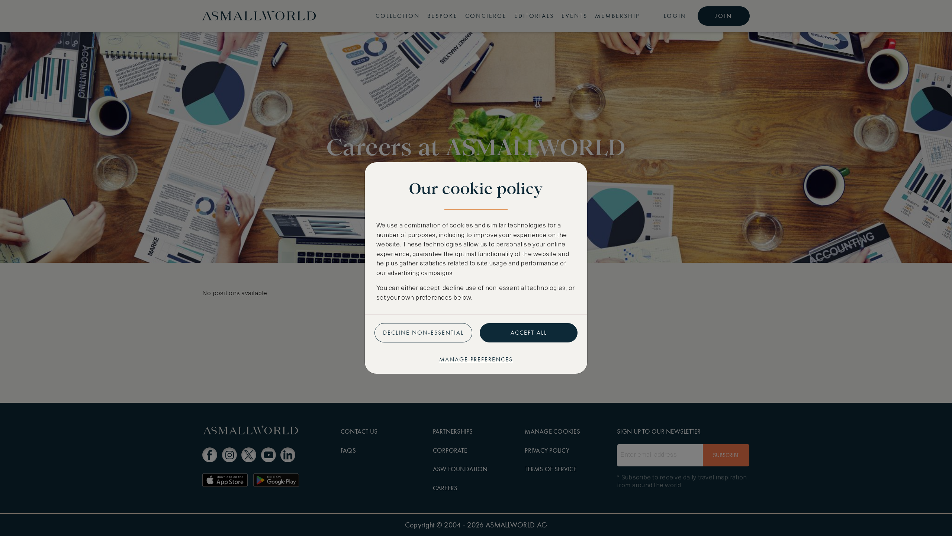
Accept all (529, 332)
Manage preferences (476, 359)
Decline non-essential (423, 332)
